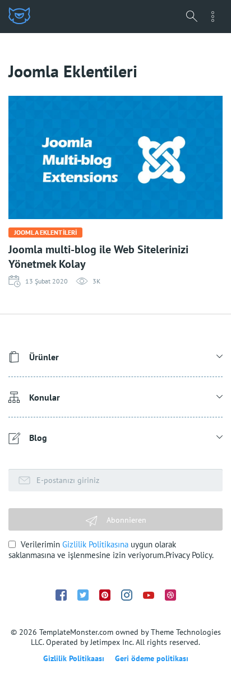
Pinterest (104, 595)
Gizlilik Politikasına (95, 544)
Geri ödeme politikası (151, 658)
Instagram (126, 595)
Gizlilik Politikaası (73, 658)
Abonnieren (125, 520)
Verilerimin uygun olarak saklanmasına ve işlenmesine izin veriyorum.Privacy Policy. (111, 549)
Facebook (61, 595)
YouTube (148, 595)
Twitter (83, 595)
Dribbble (170, 595)
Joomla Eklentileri (45, 232)
